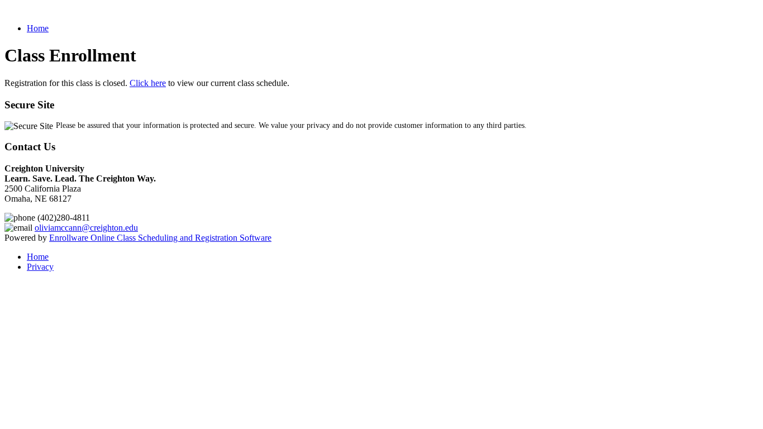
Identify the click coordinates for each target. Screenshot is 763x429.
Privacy (40, 266)
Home (38, 28)
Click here (148, 83)
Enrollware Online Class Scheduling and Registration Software (160, 237)
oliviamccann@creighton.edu (86, 227)
